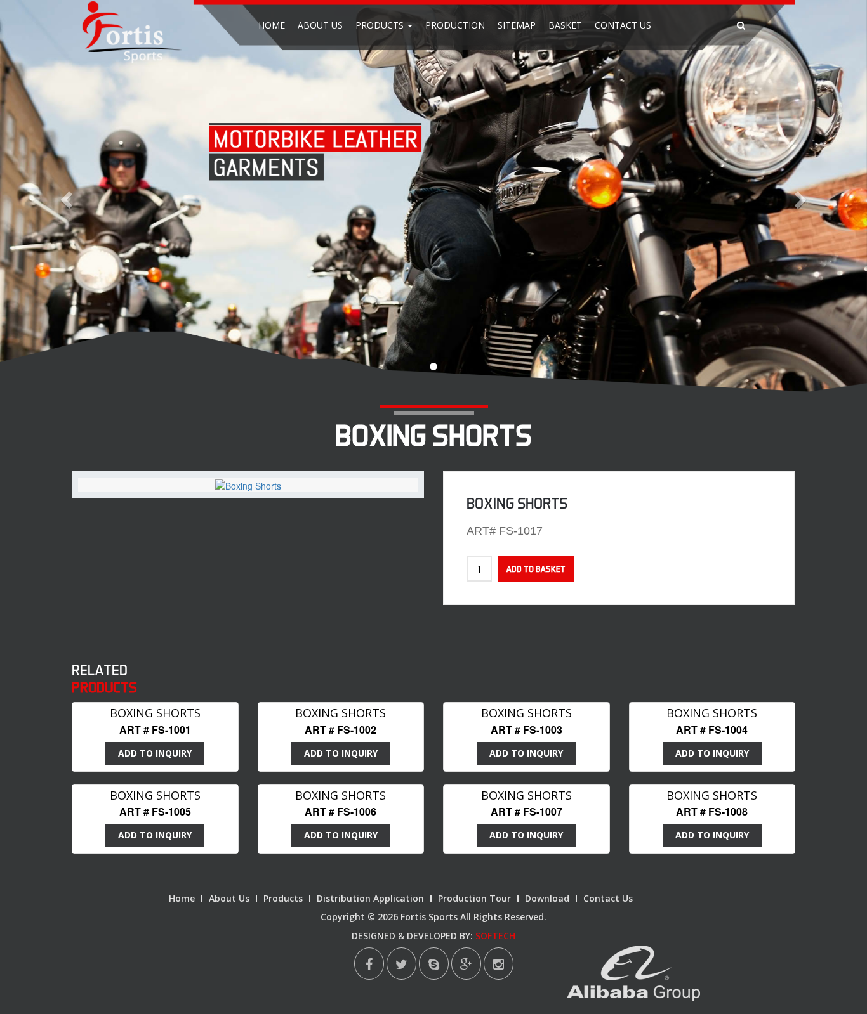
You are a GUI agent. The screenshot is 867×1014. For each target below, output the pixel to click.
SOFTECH (495, 936)
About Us (320, 25)
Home (271, 25)
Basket (565, 25)
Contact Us (623, 25)
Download (547, 898)
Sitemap (517, 25)
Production (455, 25)
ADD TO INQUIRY (155, 753)
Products (380, 25)
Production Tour (474, 898)
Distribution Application (370, 898)
